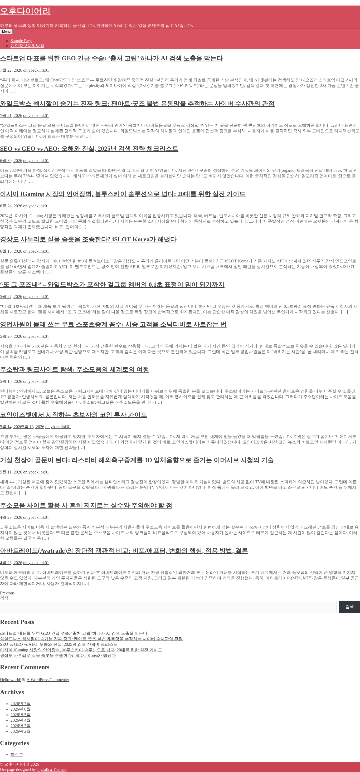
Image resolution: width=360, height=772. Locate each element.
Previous (7, 593)
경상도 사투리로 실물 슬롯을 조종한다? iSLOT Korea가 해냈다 (88, 239)
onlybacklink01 (36, 70)
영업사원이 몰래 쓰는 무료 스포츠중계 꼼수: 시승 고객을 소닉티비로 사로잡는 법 (113, 324)
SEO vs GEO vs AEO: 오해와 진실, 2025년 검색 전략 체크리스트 (89, 148)
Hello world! (10, 679)
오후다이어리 (25, 11)
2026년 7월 (21, 703)
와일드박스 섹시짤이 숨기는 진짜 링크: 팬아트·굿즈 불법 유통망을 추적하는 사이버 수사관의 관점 (137, 103)
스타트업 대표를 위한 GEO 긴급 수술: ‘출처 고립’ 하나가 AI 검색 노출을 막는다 (111, 58)
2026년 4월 (21, 720)
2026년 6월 (21, 709)
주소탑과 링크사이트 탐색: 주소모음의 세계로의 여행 (74, 369)
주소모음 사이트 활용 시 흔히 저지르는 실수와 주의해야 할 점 (86, 505)
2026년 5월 (21, 714)
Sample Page (21, 40)
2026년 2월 (21, 731)
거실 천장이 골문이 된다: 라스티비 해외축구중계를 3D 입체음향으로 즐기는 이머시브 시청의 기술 (137, 460)
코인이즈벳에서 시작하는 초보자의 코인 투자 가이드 (73, 414)
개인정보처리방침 (27, 45)
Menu (6, 31)
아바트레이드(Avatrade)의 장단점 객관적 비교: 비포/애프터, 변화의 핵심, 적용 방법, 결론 (124, 550)
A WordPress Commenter (48, 679)
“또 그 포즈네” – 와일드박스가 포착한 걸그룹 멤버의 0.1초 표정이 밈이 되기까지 (112, 284)
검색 (4, 598)
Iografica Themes (51, 769)
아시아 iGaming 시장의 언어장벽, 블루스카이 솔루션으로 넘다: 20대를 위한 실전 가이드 (123, 193)
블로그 (17, 754)
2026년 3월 (21, 726)
